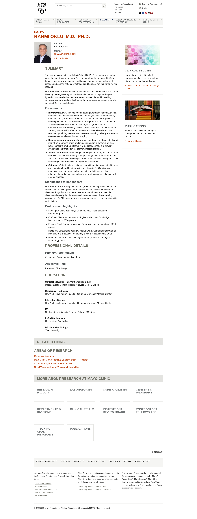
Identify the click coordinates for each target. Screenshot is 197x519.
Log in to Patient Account (152, 4)
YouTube (150, 13)
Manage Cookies (41, 495)
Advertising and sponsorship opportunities (95, 489)
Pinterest (146, 13)
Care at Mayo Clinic (42, 21)
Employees (114, 461)
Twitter (140, 13)
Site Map (127, 461)
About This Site (142, 461)
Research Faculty (45, 391)
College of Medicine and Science (126, 21)
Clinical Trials (82, 409)
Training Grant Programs (45, 431)
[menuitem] (150, 4)
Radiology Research (44, 356)
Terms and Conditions (43, 484)
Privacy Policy (41, 487)
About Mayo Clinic (96, 461)
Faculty (39, 32)
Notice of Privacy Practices (46, 489)
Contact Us (78, 461)
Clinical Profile (61, 58)
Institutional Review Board (114, 411)
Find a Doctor (119, 7)
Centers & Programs (144, 391)
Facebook (143, 13)
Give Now (117, 13)
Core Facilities (115, 389)
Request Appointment (46, 461)
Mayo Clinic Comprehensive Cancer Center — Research (61, 360)
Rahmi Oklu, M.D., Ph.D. (62, 36)
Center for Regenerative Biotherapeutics (53, 363)
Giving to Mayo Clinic (150, 21)
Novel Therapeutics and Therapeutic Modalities (56, 367)
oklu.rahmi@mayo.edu (65, 54)
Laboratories (81, 389)
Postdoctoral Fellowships (147, 411)
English (145, 8)
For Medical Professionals (86, 21)
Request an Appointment (123, 4)
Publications (80, 428)
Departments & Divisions (49, 411)
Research (105, 20)
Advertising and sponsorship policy (92, 487)
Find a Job (118, 10)
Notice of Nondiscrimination (45, 492)
